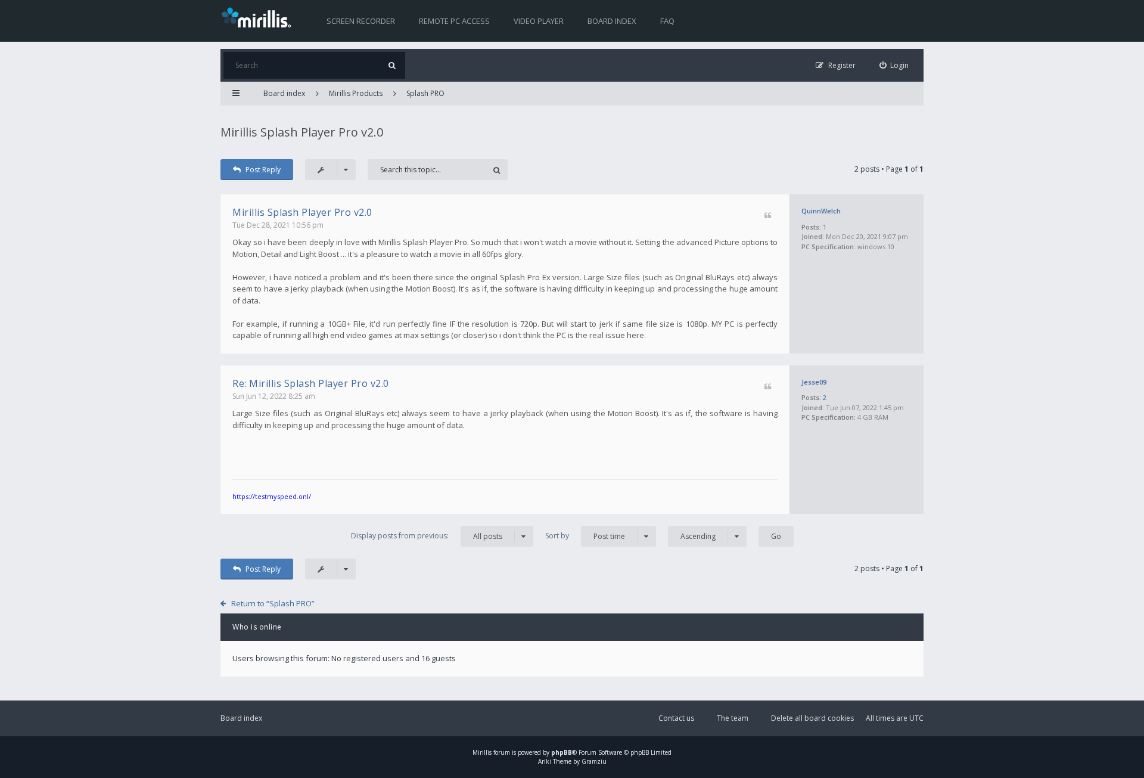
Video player (539, 21)
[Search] (391, 65)
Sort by (585, 536)
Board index (611, 21)
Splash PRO (425, 93)
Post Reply (263, 170)
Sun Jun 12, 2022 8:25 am (273, 396)
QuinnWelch (821, 210)
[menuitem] (894, 65)
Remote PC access (454, 21)
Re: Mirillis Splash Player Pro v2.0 (310, 383)
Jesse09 (813, 381)
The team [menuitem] (732, 718)
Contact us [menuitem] (676, 718)
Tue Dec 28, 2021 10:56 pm (278, 225)
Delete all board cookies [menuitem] (812, 718)
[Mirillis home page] (258, 16)
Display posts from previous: (426, 536)
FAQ (667, 21)
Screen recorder (361, 21)
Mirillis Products (356, 93)
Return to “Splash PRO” (273, 603)
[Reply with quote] (768, 216)
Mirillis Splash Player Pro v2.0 (301, 132)
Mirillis (482, 752)
